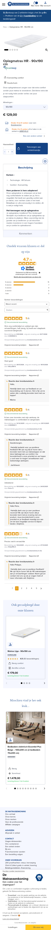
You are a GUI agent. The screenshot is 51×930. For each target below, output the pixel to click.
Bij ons (8, 849)
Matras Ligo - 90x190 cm (19, 651)
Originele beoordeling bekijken (15, 345)
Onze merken (10, 819)
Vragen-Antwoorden (13, 841)
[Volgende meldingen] (41, 588)
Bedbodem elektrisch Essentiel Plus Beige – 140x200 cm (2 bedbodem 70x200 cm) (24, 749)
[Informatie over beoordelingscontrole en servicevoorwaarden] (39, 273)
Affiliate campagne (12, 824)
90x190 (9, 106)
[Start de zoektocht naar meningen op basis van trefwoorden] (47, 310)
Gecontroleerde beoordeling (17, 322)
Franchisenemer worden (15, 851)
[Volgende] (44, 12)
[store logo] (18, 4)
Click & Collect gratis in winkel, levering (21, 865)
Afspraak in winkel (12, 833)
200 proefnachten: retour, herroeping (20, 862)
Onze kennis (10, 816)
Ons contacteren (12, 844)
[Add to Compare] (45, 161)
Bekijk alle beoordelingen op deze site (27, 277)
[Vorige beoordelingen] (12, 588)
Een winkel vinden (12, 846)
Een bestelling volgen (14, 854)
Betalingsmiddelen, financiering (17, 868)
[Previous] (6, 12)
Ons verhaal (10, 814)
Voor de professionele (14, 822)
